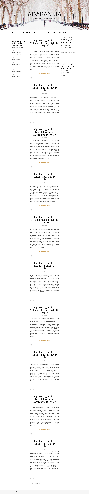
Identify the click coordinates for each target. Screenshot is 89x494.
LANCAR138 (68, 47)
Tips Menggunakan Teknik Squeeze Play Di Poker (45, 87)
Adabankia (44, 14)
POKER (64, 32)
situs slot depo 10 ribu (69, 54)
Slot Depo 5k (18, 50)
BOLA (54, 32)
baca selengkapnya (44, 73)
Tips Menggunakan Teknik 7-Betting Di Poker (44, 265)
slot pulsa (63, 75)
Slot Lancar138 (19, 76)
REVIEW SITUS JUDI (27, 32)
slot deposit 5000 (64, 70)
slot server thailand (65, 72)
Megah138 (18, 64)
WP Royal (22, 491)
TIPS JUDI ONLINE (46, 32)
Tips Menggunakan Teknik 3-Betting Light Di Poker (44, 43)
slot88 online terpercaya (70, 52)
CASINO (59, 32)
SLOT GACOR (37, 32)
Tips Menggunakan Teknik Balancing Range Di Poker (44, 219)
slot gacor (63, 73)
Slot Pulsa (18, 74)
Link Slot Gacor (19, 69)
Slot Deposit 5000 (19, 62)
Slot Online (18, 57)
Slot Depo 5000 (19, 71)
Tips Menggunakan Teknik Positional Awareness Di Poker (44, 132)
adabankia (35, 78)
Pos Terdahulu (35, 483)
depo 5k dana (70, 50)
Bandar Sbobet (19, 54)
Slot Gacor (18, 66)
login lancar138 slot (69, 45)
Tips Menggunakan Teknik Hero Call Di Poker (45, 176)
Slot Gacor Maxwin (19, 47)
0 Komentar (56, 78)
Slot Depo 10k (18, 52)
